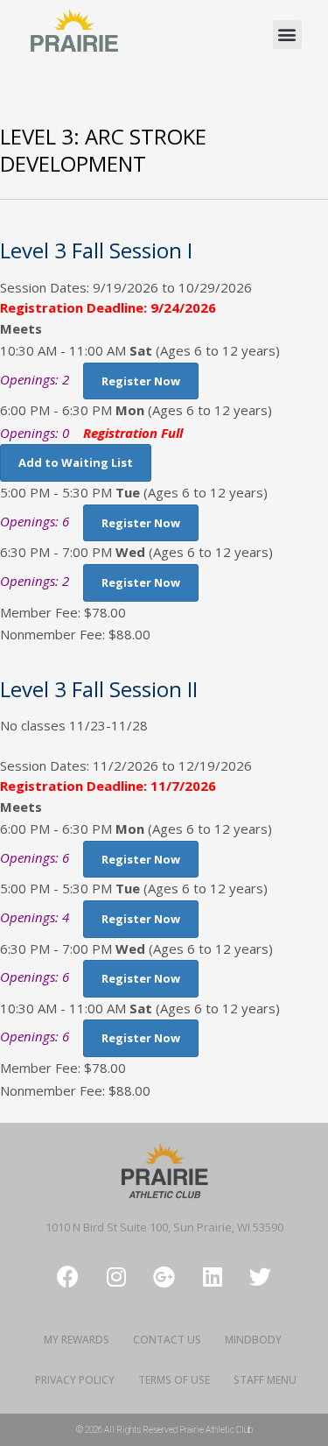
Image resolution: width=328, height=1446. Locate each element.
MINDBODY (253, 1339)
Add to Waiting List (75, 462)
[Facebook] (68, 1276)
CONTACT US (167, 1339)
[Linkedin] (212, 1276)
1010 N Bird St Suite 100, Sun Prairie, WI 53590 (164, 1227)
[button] (287, 34)
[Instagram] (116, 1276)
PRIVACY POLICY (75, 1379)
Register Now (140, 381)
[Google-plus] (164, 1276)
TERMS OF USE (174, 1379)
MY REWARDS (76, 1339)
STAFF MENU (265, 1379)
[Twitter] (261, 1276)
